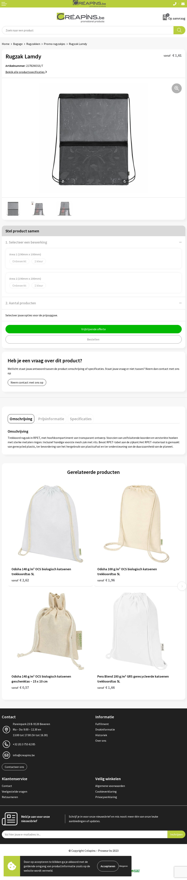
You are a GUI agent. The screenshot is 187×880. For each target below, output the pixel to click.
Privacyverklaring (106, 797)
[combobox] (88, 30)
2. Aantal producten (20, 303)
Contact (7, 786)
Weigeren (123, 866)
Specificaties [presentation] (80, 418)
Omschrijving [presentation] (21, 418)
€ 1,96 (106, 580)
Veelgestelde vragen (14, 791)
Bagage (18, 44)
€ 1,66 (106, 687)
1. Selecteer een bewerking (26, 242)
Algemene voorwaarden (110, 786)
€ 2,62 (20, 580)
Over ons (100, 740)
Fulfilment (102, 724)
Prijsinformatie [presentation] (51, 418)
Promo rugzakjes (54, 44)
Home (5, 44)
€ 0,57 (20, 687)
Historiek (101, 735)
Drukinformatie (105, 729)
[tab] (21, 418)
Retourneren (10, 797)
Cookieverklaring (106, 791)
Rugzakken (33, 44)
